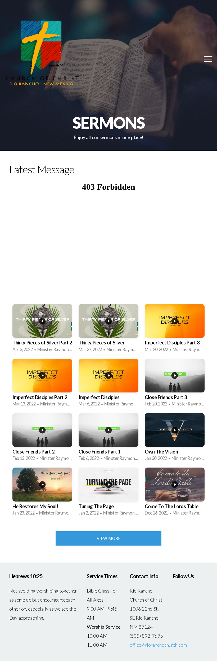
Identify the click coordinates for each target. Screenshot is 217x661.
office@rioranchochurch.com (158, 645)
